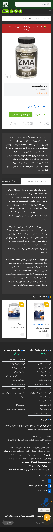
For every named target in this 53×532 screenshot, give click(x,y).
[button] (20, 11)
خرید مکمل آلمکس (44, 363)
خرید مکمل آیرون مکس (43, 388)
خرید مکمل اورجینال (18, 384)
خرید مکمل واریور (45, 405)
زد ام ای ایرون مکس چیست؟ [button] (36, 181)
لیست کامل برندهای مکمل (15, 409)
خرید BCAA (20, 405)
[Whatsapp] (12, 11)
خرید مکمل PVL (45, 409)
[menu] (50, 11)
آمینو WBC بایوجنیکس (41, 327)
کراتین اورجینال (19, 371)
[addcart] (46, 334)
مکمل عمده (21, 401)
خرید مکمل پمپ (19, 396)
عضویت (8, 522)
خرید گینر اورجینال (18, 380)
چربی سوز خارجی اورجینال (15, 376)
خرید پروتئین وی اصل (17, 359)
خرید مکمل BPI (45, 396)
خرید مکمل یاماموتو (44, 367)
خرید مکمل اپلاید (45, 380)
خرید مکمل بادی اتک (43, 371)
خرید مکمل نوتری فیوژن (42, 413)
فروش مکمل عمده (18, 388)
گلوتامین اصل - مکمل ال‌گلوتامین (13, 392)
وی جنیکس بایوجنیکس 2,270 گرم (13, 329)
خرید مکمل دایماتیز (44, 401)
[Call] (47, 517)
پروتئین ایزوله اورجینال (17, 363)
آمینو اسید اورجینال (18, 367)
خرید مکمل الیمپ (45, 359)
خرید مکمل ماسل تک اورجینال (40, 392)
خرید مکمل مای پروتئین (43, 384)
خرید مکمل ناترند (45, 376)
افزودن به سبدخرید (18, 114)
